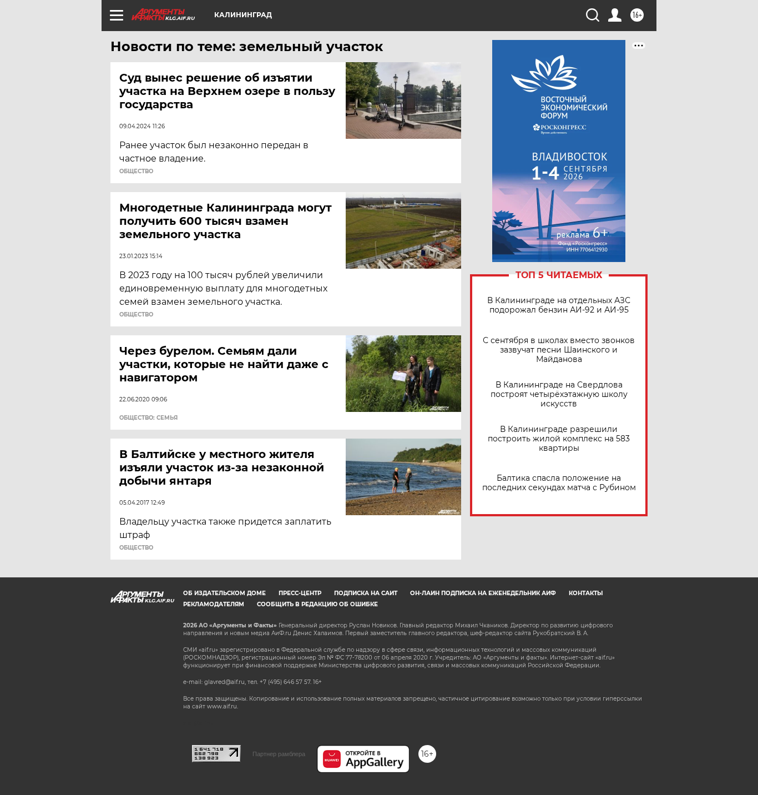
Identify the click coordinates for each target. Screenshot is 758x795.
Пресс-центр (300, 593)
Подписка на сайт (365, 593)
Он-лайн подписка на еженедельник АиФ (483, 593)
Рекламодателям (213, 604)
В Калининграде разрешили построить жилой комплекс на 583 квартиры (559, 439)
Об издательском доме (224, 593)
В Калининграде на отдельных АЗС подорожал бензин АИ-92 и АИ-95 (558, 305)
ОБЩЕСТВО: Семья (148, 418)
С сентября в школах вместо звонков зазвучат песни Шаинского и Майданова (559, 350)
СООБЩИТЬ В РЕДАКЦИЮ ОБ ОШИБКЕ (317, 604)
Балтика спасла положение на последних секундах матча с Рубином (559, 483)
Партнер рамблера (278, 754)
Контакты (586, 593)
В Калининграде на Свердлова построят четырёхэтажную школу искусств (559, 394)
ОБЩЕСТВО (136, 171)
